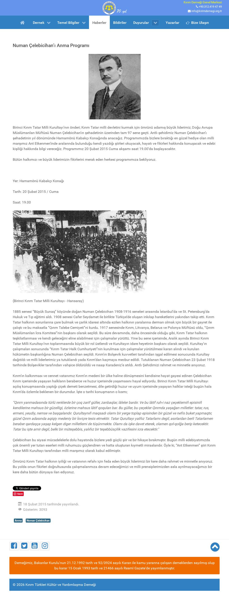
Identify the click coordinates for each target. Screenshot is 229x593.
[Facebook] (14, 546)
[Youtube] (34, 546)
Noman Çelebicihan (38, 520)
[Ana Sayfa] (23, 22)
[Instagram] (44, 546)
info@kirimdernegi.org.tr (206, 11)
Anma (18, 520)
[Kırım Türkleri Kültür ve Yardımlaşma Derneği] (114, 7)
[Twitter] (24, 546)
